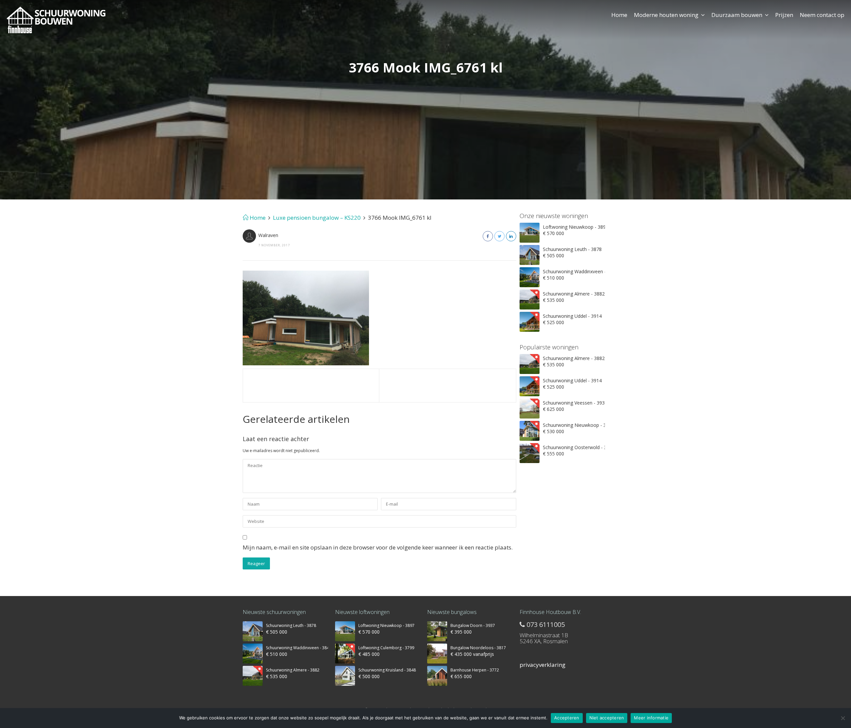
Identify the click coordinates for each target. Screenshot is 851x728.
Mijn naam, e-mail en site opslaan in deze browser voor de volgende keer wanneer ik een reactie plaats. (378, 547)
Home (619, 15)
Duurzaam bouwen (736, 15)
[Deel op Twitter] (499, 236)
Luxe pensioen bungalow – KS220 (317, 217)
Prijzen (784, 15)
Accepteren (566, 717)
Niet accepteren (606, 717)
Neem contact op (822, 15)
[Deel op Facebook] (488, 236)
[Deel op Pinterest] (511, 236)
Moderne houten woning (666, 15)
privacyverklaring (542, 664)
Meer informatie (651, 717)
